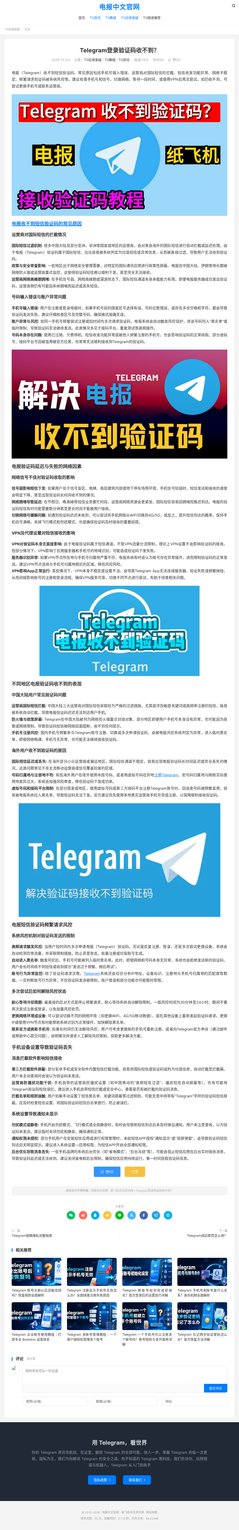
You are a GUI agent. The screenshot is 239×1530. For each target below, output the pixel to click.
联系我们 (137, 1480)
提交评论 (215, 1388)
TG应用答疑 (129, 18)
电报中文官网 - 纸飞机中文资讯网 (112, 1190)
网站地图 (151, 1512)
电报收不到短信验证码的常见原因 (47, 224)
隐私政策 (102, 1480)
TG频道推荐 (152, 18)
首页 (81, 18)
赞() (174, 60)
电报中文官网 (119, 7)
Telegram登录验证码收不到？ (119, 50)
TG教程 (110, 18)
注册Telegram (166, 775)
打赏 (135, 1172)
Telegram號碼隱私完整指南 (32, 1235)
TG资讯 (95, 18)
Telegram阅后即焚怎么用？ (207, 1235)
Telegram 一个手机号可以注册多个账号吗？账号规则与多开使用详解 (147, 1339)
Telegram (92, 973)
